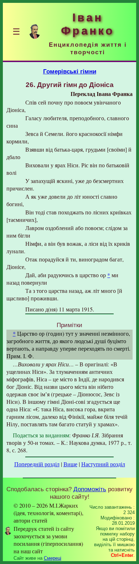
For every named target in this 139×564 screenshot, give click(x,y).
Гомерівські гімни (69, 71)
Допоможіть (89, 489)
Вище (70, 464)
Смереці (52, 558)
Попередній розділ (37, 464)
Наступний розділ (103, 464)
